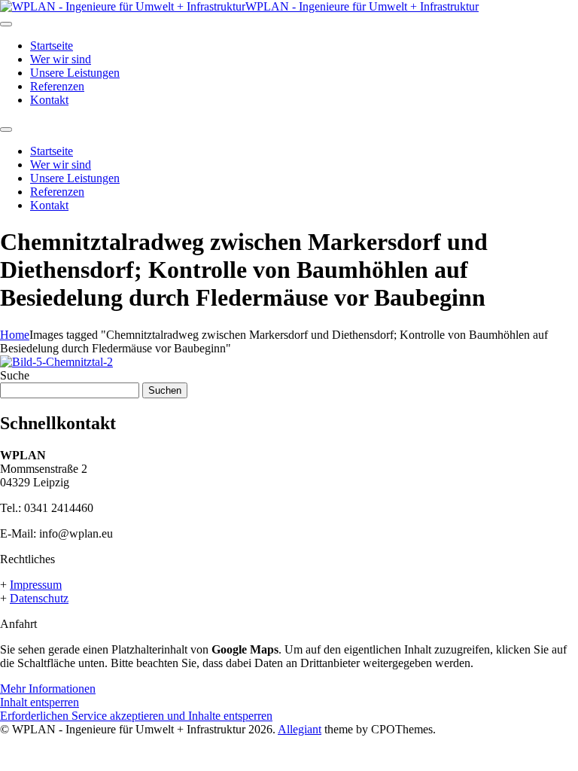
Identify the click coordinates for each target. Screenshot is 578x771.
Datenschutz (39, 598)
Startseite (51, 45)
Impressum (36, 584)
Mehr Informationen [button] (48, 688)
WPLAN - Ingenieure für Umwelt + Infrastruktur (362, 6)
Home (14, 334)
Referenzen (57, 86)
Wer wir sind (60, 59)
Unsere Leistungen (75, 72)
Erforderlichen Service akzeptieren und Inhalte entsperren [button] (136, 715)
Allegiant (299, 729)
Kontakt (49, 99)
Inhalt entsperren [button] (39, 702)
